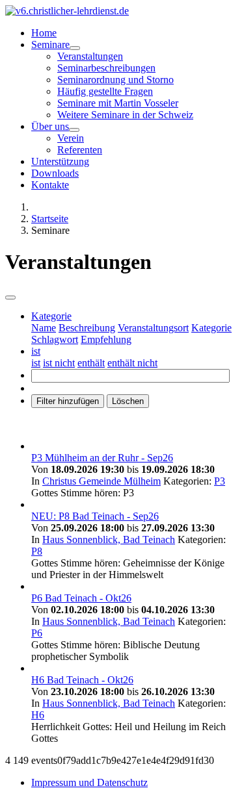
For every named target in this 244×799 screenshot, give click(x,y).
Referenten (79, 149)
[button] (51, 316)
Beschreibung (87, 327)
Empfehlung (106, 339)
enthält (91, 362)
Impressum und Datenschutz (89, 782)
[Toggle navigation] (10, 297)
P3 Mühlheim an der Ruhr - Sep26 (102, 457)
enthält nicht (132, 362)
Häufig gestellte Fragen (105, 91)
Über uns (50, 126)
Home (44, 32)
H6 (37, 714)
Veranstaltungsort (153, 327)
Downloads (55, 173)
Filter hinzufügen (67, 401)
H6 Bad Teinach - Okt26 (82, 679)
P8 (36, 551)
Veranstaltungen (90, 56)
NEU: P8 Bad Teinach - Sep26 (95, 516)
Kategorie (211, 327)
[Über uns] (74, 130)
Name (43, 327)
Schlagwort (54, 339)
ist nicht (59, 362)
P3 (219, 481)
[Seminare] (75, 48)
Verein (70, 138)
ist (35, 362)
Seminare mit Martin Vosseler (117, 102)
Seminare (50, 44)
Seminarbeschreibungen (106, 67)
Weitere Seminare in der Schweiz (125, 114)
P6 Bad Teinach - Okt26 (81, 597)
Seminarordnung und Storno (115, 79)
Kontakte (50, 184)
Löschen (128, 401)
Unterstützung (60, 161)
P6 (36, 633)
